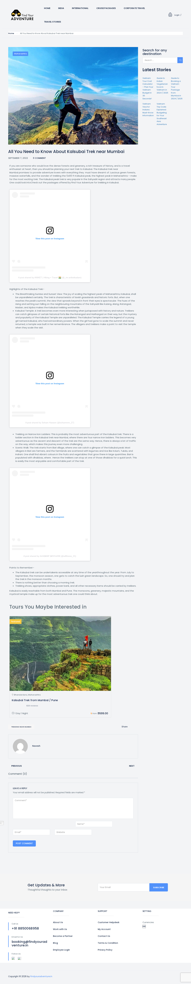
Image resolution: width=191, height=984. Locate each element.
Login (177, 15)
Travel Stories (52, 21)
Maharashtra (20, 53)
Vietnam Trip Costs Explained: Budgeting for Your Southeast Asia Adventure (162, 114)
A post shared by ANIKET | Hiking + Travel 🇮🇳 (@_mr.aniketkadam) (49, 277)
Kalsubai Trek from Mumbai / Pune (35, 700)
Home (47, 8)
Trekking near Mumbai (21, 727)
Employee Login (61, 949)
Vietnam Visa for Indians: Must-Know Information (148, 109)
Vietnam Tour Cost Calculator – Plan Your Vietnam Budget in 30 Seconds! (148, 88)
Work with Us (60, 929)
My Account (104, 929)
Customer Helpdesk (108, 922)
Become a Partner (63, 936)
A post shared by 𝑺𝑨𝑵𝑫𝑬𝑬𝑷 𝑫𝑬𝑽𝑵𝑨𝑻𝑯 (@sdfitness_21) (49, 556)
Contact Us (104, 936)
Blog (55, 942)
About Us (58, 922)
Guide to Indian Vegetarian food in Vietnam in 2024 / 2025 (162, 85)
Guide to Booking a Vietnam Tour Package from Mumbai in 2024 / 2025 (176, 88)
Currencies (148, 922)
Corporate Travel (134, 8)
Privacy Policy (105, 949)
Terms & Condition (108, 942)
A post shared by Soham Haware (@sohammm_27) (49, 422)
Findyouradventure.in (41, 976)
